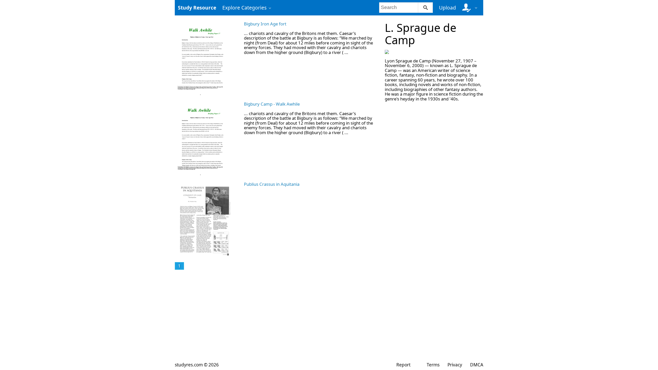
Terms (433, 365)
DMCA (476, 365)
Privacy (454, 365)
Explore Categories (244, 7)
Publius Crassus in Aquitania (271, 184)
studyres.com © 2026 (197, 365)
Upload (447, 7)
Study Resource (197, 7)
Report (403, 365)
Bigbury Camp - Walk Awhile (272, 104)
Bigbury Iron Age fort (265, 24)
